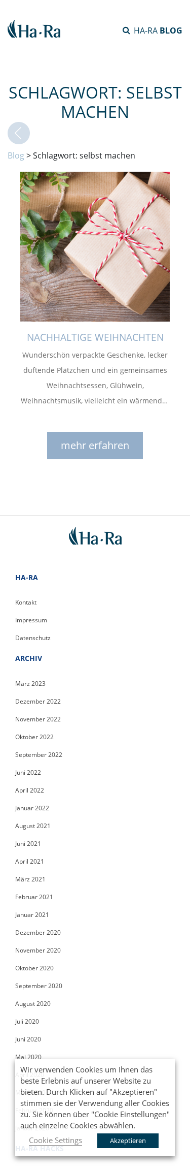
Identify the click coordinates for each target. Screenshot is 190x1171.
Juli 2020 (27, 1021)
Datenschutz (33, 638)
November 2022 (38, 719)
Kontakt (25, 602)
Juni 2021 (28, 843)
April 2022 (29, 790)
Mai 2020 (28, 1057)
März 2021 (30, 879)
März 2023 (30, 683)
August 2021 (33, 825)
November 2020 (38, 950)
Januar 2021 (32, 914)
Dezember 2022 (38, 701)
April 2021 (29, 861)
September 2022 (38, 754)
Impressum (31, 620)
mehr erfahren (95, 445)
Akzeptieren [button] (128, 1140)
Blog (16, 155)
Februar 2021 (34, 897)
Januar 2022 (32, 808)
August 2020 (33, 1003)
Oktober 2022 (34, 737)
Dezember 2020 (38, 932)
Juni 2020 (28, 1039)
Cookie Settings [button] (55, 1140)
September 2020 (38, 986)
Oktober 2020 (34, 968)
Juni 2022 (28, 772)
